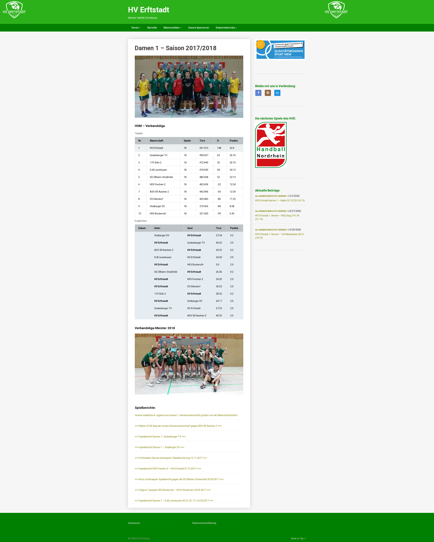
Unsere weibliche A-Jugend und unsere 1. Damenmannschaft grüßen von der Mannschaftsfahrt (186, 415)
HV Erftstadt (148, 9)
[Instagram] (268, 93)
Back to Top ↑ (298, 538)
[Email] (277, 93)
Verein (135, 27)
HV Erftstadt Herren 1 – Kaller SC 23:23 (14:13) (280, 200)
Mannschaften (171, 27)
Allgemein (261, 196)
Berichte (152, 27)
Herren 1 (283, 196)
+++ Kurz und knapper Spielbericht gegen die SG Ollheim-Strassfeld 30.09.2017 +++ (179, 479)
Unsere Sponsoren (198, 27)
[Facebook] (258, 93)
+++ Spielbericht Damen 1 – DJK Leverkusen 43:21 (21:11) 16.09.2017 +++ (174, 500)
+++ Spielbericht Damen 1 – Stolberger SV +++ (159, 447)
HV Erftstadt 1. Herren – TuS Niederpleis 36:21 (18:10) (279, 236)
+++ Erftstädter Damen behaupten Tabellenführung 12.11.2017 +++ (171, 458)
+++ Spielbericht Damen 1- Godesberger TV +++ (160, 436)
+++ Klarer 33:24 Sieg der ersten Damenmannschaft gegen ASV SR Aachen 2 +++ (178, 426)
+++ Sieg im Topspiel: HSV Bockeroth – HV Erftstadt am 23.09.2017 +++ (173, 490)
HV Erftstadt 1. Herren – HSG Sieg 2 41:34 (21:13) (277, 217)
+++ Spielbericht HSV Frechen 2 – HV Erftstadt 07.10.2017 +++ (168, 468)
